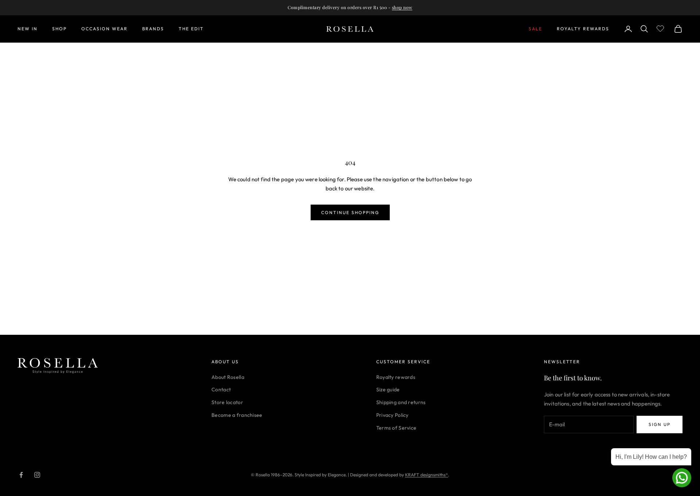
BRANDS (153, 28)
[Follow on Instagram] (37, 474)
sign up (659, 424)
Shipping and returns (401, 402)
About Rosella (227, 377)
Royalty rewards (395, 377)
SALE (535, 28)
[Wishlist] (661, 27)
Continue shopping (350, 212)
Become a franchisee (236, 415)
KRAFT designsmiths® (426, 474)
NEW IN (28, 28)
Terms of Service (396, 428)
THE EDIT (191, 28)
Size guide (388, 389)
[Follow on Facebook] (21, 474)
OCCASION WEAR (104, 28)
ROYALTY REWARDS (583, 28)
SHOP (59, 28)
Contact (221, 389)
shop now (402, 7)
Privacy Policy (392, 415)
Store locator (227, 402)
